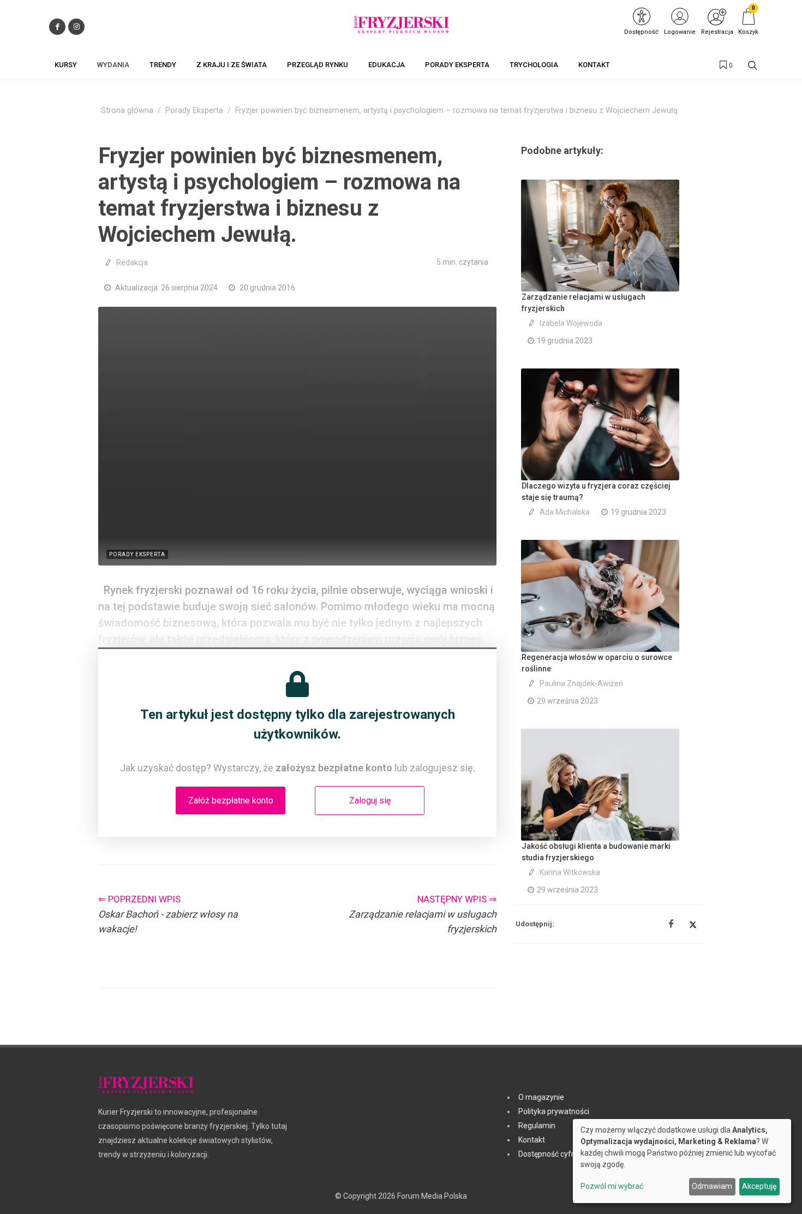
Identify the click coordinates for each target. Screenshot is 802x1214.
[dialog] (682, 1161)
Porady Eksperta (194, 110)
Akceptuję (759, 1186)
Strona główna (127, 110)
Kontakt (531, 1139)
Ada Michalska (565, 512)
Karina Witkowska (570, 872)
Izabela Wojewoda (571, 323)
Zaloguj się (370, 800)
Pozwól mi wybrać (611, 1186)
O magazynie (541, 1097)
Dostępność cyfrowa (553, 1154)
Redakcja (132, 262)
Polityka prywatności (553, 1111)
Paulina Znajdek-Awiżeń (581, 683)
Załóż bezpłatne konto (230, 800)
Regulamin (536, 1125)
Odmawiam (712, 1186)
